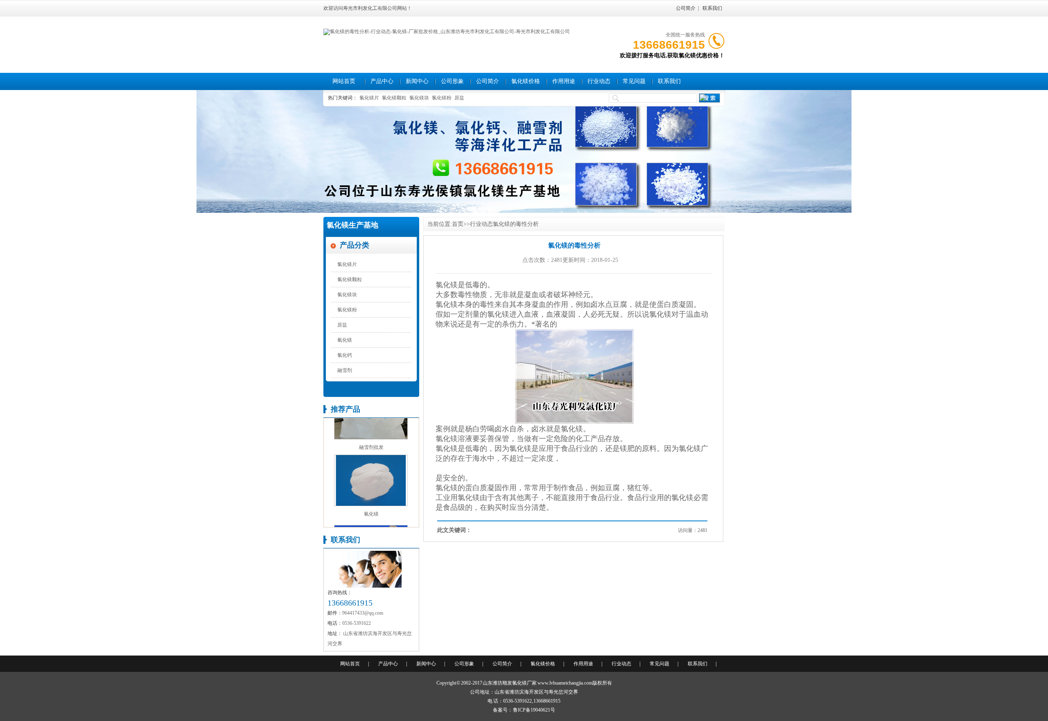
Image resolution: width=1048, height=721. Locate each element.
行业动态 (598, 81)
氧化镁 (344, 340)
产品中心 (381, 81)
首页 (457, 224)
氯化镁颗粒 (394, 98)
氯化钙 (344, 355)
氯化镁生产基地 (352, 225)
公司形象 (452, 81)
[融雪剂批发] (371, 429)
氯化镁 (447, 285)
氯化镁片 (369, 98)
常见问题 (634, 81)
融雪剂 (344, 370)
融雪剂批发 (371, 439)
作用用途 (563, 81)
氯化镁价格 (525, 81)
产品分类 (354, 245)
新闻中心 (417, 81)
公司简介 (686, 8)
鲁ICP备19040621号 (534, 710)
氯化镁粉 (442, 98)
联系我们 (712, 8)
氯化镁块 (419, 98)
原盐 (459, 98)
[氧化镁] (371, 496)
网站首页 (343, 81)
